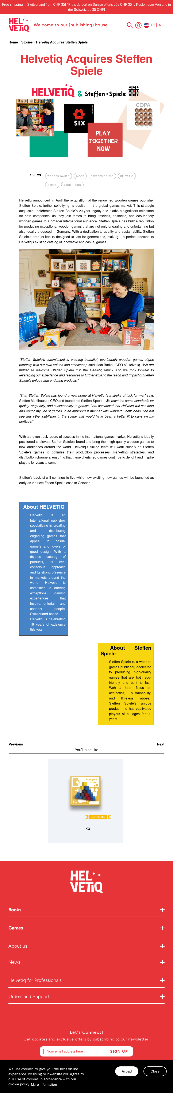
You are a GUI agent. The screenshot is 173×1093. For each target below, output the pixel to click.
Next (160, 744)
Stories (27, 42)
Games (15, 928)
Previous (16, 744)
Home (13, 42)
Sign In (138, 25)
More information (44, 1084)
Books (14, 910)
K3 (87, 828)
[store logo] (19, 25)
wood (80, 176)
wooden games (58, 176)
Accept (127, 1071)
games (52, 185)
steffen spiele (102, 176)
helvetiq (127, 176)
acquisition (72, 185)
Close (155, 1071)
